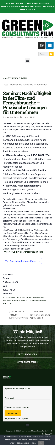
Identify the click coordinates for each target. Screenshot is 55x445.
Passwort (9, 398)
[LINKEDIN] (50, 45)
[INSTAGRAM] (41, 45)
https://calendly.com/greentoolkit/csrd (23, 252)
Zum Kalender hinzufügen (23, 261)
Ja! (40, 443)
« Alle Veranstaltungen (15, 78)
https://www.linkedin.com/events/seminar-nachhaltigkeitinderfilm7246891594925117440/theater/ (25, 300)
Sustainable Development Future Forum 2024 (40, 315)
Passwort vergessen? (16, 419)
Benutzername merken (17, 407)
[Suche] (51, 54)
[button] (27, 60)
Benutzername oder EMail (17, 388)
